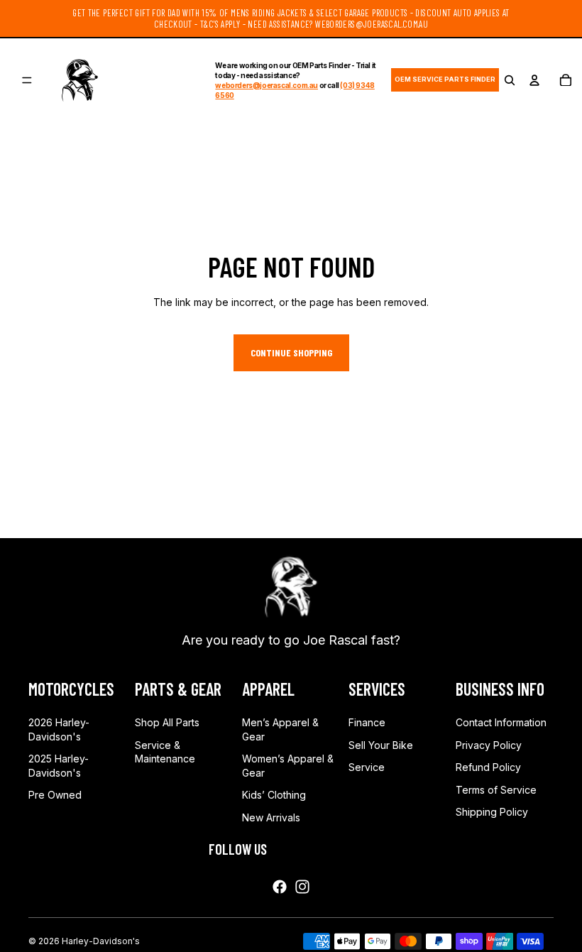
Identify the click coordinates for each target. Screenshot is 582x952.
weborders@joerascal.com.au (266, 85)
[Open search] (509, 80)
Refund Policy (488, 767)
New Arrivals (271, 817)
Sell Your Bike (380, 745)
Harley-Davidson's (101, 941)
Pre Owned (55, 795)
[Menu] (27, 80)
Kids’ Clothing (274, 795)
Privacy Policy (489, 745)
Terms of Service (496, 790)
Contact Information (501, 722)
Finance (366, 722)
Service (366, 767)
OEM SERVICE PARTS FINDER (445, 79)
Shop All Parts (167, 722)
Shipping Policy (492, 812)
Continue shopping (291, 352)
